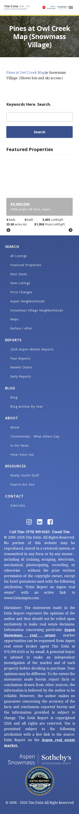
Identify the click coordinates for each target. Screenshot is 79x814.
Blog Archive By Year (26, 406)
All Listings (18, 256)
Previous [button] (8, 230)
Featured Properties (26, 265)
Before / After (21, 328)
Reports (13, 340)
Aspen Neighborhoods (27, 301)
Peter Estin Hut (22, 455)
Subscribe (17, 505)
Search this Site (22, 484)
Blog (10, 388)
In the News (19, 445)
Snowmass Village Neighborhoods (36, 310)
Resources (15, 466)
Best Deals (18, 274)
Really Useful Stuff (24, 475)
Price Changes (21, 292)
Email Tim (61, 532)
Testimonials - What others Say (34, 436)
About (11, 418)
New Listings (20, 283)
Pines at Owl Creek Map (25, 73)
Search (12, 246)
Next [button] (70, 230)
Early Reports (20, 376)
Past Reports (20, 358)
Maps (14, 319)
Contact (14, 496)
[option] (39, 192)
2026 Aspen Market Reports (32, 349)
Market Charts (21, 367)
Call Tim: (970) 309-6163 (29, 532)
